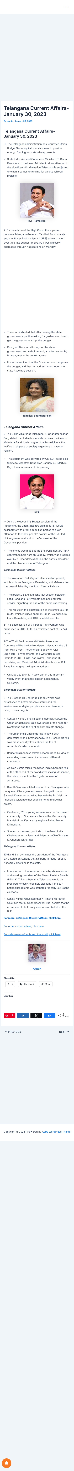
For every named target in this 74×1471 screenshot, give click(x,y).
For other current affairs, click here (24, 926)
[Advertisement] (37, 62)
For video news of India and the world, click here (32, 934)
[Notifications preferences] (6, 1463)
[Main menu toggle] (67, 7)
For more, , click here (32, 918)
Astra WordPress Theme (56, 1131)
